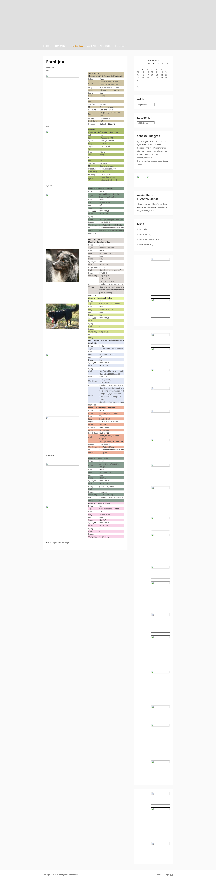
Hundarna (76, 45)
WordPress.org (146, 244)
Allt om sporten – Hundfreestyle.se (152, 204)
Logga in (143, 229)
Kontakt (121, 45)
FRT (171, 875)
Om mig (60, 45)
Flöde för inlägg (146, 234)
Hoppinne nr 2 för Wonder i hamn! (151, 148)
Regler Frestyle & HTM (147, 210)
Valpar (91, 45)
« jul (138, 86)
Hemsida (92, 233)
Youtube (105, 45)
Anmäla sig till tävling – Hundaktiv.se (152, 207)
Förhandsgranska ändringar (58, 542)
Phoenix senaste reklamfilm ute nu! (152, 151)
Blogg (47, 45)
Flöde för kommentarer (149, 239)
